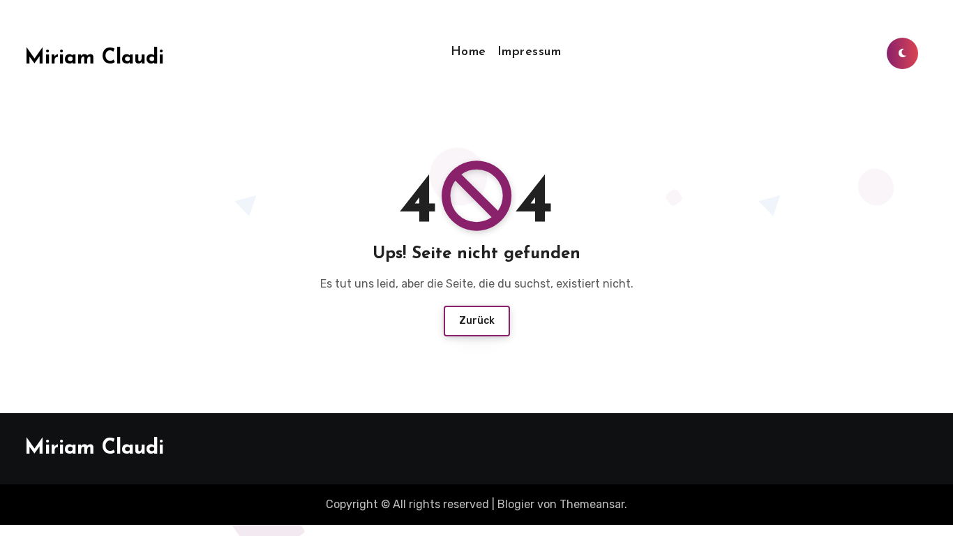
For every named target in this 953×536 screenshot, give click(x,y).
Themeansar (592, 504)
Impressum (529, 52)
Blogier (515, 504)
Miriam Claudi (94, 58)
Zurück (477, 321)
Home (468, 52)
